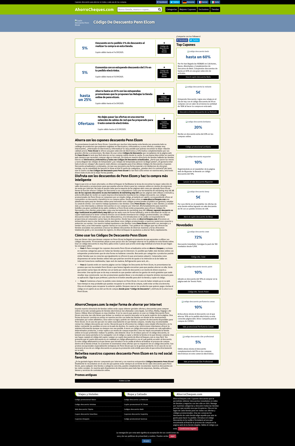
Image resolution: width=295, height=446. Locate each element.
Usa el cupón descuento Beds (198, 77)
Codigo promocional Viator (85, 400)
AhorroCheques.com (94, 9)
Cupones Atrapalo (82, 419)
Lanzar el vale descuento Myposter (198, 182)
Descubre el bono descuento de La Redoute (198, 112)
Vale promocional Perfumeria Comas (198, 327)
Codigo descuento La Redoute (136, 400)
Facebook (162, 2)
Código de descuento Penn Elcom (164, 49)
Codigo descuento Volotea (85, 404)
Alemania (190, 2)
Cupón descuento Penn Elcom (164, 124)
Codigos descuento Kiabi (133, 409)
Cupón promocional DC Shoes (136, 404)
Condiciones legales (188, 429)
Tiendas (215, 9)
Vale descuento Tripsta (84, 409)
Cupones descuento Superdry (136, 414)
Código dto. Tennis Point (198, 292)
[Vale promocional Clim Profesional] (198, 336)
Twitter (175, 2)
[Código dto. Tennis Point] (198, 266)
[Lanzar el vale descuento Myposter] (198, 156)
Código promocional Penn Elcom (163, 99)
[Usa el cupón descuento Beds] (198, 51)
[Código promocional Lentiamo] (198, 122)
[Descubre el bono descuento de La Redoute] (198, 87)
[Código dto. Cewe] (198, 231)
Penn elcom (124, 381)
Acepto (146, 441)
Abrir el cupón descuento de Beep (198, 217)
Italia (217, 2)
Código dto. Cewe (198, 257)
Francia (204, 2)
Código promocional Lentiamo (198, 147)
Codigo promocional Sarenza (135, 419)
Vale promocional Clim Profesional (198, 362)
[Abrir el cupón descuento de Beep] (198, 191)
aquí (172, 436)
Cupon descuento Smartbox (86, 414)
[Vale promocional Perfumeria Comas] (198, 301)
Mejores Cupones (188, 9)
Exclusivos (204, 9)
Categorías (172, 9)
